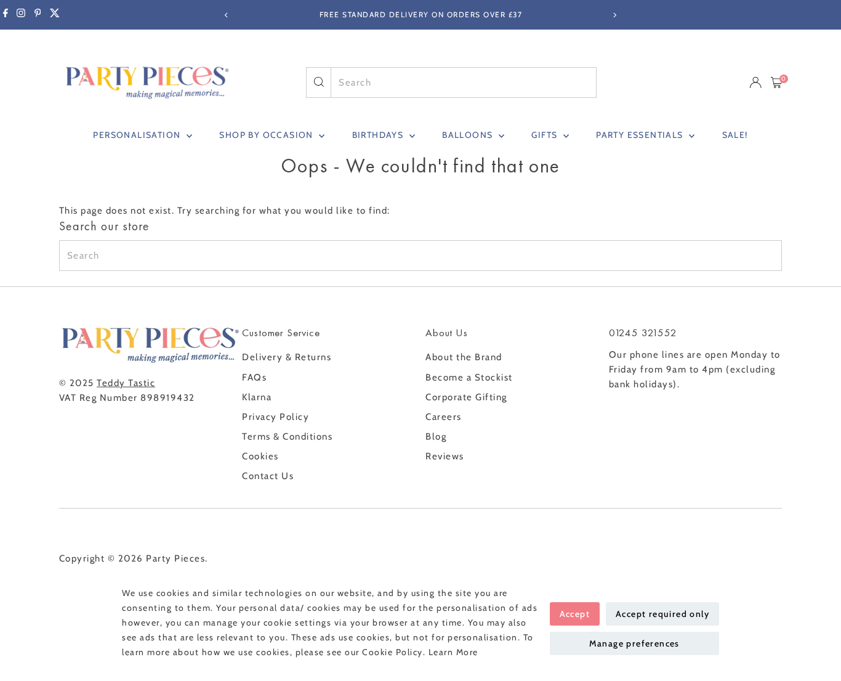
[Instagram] (21, 15)
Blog (435, 436)
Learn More (453, 652)
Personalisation (138, 134)
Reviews (444, 456)
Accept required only (662, 613)
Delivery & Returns (286, 357)
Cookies (260, 456)
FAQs (254, 377)
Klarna (257, 397)
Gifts (545, 134)
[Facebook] (5, 15)
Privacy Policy (275, 416)
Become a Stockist (469, 377)
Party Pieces (175, 558)
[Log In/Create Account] (755, 82)
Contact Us (268, 476)
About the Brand (463, 357)
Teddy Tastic (126, 383)
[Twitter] (55, 15)
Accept (575, 613)
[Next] (615, 15)
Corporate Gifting (466, 397)
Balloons (469, 134)
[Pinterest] (37, 15)
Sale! (735, 134)
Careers (443, 416)
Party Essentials (641, 134)
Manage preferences (634, 643)
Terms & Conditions (287, 436)
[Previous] (227, 15)
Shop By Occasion (267, 134)
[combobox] (463, 82)
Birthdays (379, 134)
